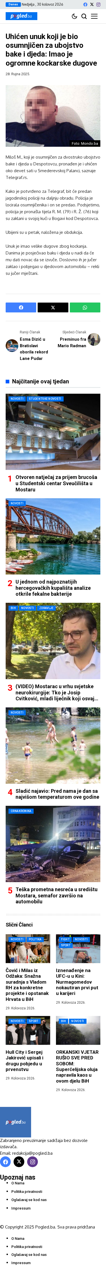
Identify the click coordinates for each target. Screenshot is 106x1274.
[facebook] (85, 5)
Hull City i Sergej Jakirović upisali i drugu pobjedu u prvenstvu (24, 1060)
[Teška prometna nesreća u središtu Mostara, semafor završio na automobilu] (53, 844)
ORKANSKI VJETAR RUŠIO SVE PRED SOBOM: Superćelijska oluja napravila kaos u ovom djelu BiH (77, 1066)
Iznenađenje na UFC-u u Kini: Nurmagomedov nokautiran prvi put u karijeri (77, 982)
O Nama (17, 1183)
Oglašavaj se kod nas (29, 1200)
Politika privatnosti (26, 1191)
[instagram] (98, 5)
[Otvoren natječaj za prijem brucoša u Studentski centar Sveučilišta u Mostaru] (53, 432)
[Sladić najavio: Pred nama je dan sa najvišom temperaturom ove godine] (53, 745)
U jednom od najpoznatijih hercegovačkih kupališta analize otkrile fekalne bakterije (53, 588)
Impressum (21, 1208)
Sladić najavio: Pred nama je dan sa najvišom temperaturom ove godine (57, 794)
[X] (92, 4)
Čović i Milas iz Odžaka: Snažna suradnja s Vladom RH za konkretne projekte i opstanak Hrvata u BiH (27, 985)
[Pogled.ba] (21, 16)
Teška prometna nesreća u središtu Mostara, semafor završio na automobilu (57, 895)
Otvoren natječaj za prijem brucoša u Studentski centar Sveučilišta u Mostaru (56, 483)
